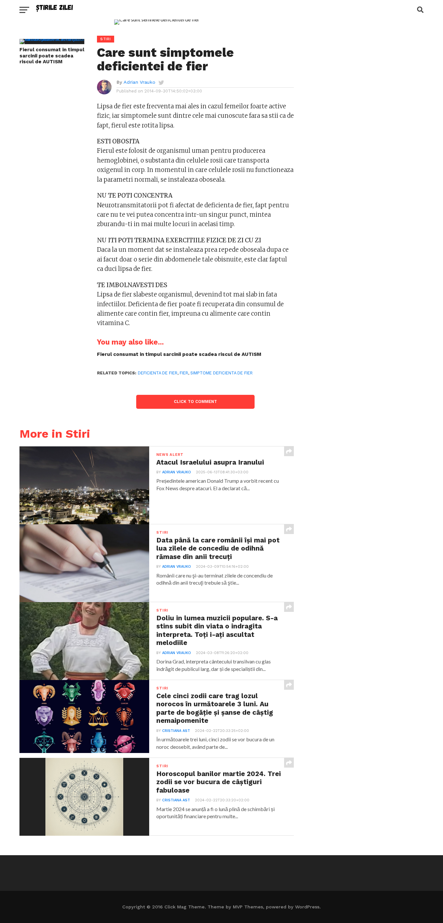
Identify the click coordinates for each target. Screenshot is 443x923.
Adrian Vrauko (139, 82)
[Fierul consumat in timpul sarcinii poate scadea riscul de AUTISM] (51, 39)
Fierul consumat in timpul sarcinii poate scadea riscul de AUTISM (51, 56)
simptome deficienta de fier (221, 372)
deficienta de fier (157, 372)
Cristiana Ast (176, 731)
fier (184, 372)
